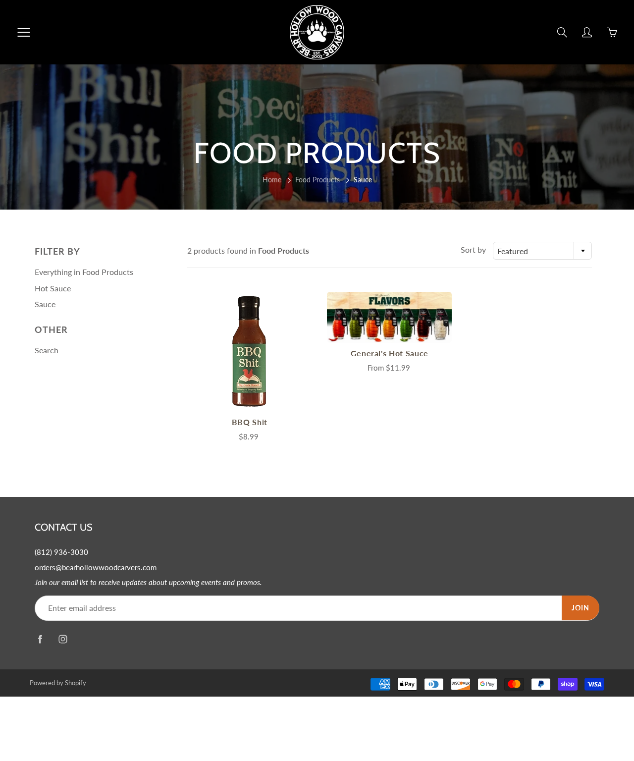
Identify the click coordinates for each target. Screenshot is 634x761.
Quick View (249, 351)
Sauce (45, 304)
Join (580, 607)
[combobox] (542, 251)
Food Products (317, 179)
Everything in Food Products (84, 271)
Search (46, 350)
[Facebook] (40, 639)
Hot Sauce (53, 288)
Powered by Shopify (58, 683)
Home (272, 179)
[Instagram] (62, 639)
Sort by (473, 249)
